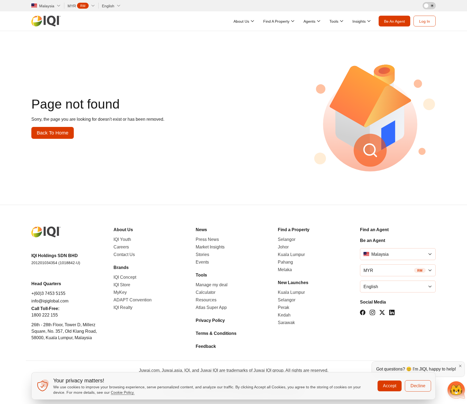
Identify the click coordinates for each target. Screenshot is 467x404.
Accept (389, 385)
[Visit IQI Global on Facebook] (362, 312)
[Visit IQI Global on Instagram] (372, 312)
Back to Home (52, 133)
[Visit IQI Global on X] (382, 312)
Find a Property (293, 229)
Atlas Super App (211, 307)
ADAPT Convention (133, 300)
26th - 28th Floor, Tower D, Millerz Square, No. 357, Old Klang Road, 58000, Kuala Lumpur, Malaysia (64, 331)
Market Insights (210, 247)
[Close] (460, 366)
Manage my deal (212, 284)
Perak (283, 307)
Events (202, 262)
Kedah (284, 315)
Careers (121, 247)
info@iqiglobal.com (49, 301)
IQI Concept (125, 277)
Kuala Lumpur (291, 254)
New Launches (293, 282)
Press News (207, 239)
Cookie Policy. (123, 392)
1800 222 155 (44, 315)
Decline (418, 385)
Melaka (285, 269)
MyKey (120, 292)
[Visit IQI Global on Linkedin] (392, 312)
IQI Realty (123, 307)
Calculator (205, 292)
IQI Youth (122, 239)
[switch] (429, 5)
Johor (283, 247)
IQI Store (122, 284)
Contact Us (124, 254)
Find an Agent (374, 229)
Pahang (285, 262)
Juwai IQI (209, 370)
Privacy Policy (210, 320)
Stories (202, 254)
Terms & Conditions (216, 333)
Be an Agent (372, 240)
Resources (206, 300)
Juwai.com (149, 370)
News (201, 229)
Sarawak (286, 322)
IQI (187, 370)
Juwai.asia (172, 370)
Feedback (206, 346)
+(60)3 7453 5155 (48, 293)
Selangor (286, 239)
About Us (123, 229)
